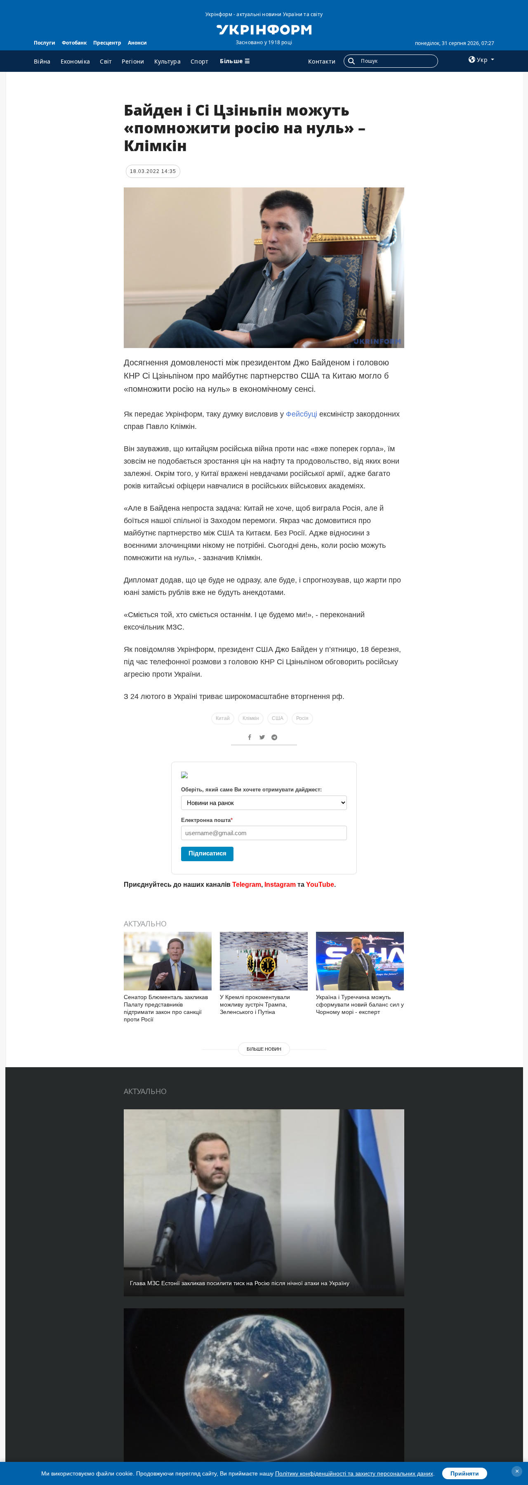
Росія (302, 718)
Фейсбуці (302, 414)
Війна (42, 61)
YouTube (320, 884)
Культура (167, 61)
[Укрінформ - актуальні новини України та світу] (264, 28)
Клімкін (251, 718)
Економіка (75, 61)
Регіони (133, 61)
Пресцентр (107, 42)
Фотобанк (74, 42)
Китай (223, 718)
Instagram (280, 884)
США (277, 718)
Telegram (246, 884)
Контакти (321, 61)
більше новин (264, 1049)
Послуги (44, 42)
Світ (106, 61)
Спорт (200, 61)
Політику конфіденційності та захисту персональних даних (354, 1473)
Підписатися (207, 853)
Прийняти (464, 1473)
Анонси (137, 42)
